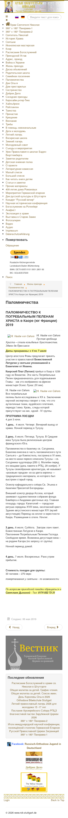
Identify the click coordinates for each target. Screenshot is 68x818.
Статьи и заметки (16, 182)
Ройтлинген (12, 107)
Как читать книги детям (19, 179)
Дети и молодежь (16, 131)
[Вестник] (34, 652)
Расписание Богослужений (21, 52)
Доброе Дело (13, 93)
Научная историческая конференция (26, 203)
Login (7, 800)
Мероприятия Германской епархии (25, 193)
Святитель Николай (17, 35)
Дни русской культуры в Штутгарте (26, 196)
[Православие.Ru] (34, 760)
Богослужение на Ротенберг (22, 206)
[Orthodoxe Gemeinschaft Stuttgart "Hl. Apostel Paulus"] (34, 753)
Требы (9, 124)
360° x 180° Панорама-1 (19, 28)
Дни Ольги (12, 83)
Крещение (11, 117)
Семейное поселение (18, 76)
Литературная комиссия (19, 169)
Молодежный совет (17, 145)
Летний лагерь (14, 134)
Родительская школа (18, 73)
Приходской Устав (16, 55)
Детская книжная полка (19, 162)
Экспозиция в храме (17, 213)
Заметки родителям (17, 158)
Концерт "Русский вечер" (20, 199)
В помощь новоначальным (21, 127)
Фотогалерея (13, 220)
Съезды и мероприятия (19, 148)
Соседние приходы (16, 97)
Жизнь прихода (14, 66)
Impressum (12, 230)
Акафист (11, 210)
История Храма (14, 38)
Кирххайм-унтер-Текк (18, 100)
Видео (9, 223)
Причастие (12, 114)
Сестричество (14, 90)
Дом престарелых (16, 86)
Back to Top (57, 800)
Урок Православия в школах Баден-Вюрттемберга (26, 153)
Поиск (9, 277)
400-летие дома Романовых (21, 189)
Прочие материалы (16, 186)
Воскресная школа (16, 138)
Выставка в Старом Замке (21, 217)
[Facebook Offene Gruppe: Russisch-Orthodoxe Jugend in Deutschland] (9, 743)
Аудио (9, 227)
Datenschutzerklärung (17, 234)
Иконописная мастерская (20, 45)
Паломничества (15, 79)
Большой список (15, 175)
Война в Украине (15, 62)
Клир (8, 48)
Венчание (11, 121)
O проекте (11, 165)
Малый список (14, 172)
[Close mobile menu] (7, 20)
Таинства (11, 110)
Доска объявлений (16, 69)
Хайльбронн (12, 103)
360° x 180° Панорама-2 (19, 31)
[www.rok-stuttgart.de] (34, 6)
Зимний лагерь (14, 141)
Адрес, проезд (14, 59)
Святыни (10, 42)
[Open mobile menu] (7, 16)
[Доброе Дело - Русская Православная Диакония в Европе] (34, 767)
